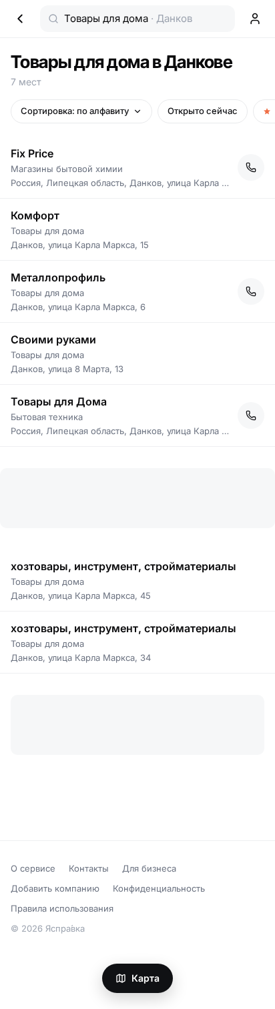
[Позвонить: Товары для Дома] (251, 415)
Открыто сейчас (203, 110)
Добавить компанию (55, 888)
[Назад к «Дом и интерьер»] (20, 18)
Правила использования (62, 908)
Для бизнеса (149, 868)
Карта (145, 978)
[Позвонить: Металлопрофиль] (251, 291)
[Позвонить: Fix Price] (251, 167)
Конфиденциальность (159, 888)
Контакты (89, 868)
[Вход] (255, 18)
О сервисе (33, 868)
